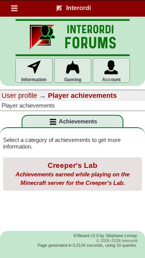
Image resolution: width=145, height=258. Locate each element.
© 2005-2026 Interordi (116, 240)
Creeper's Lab (72, 173)
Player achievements (82, 95)
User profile (19, 95)
